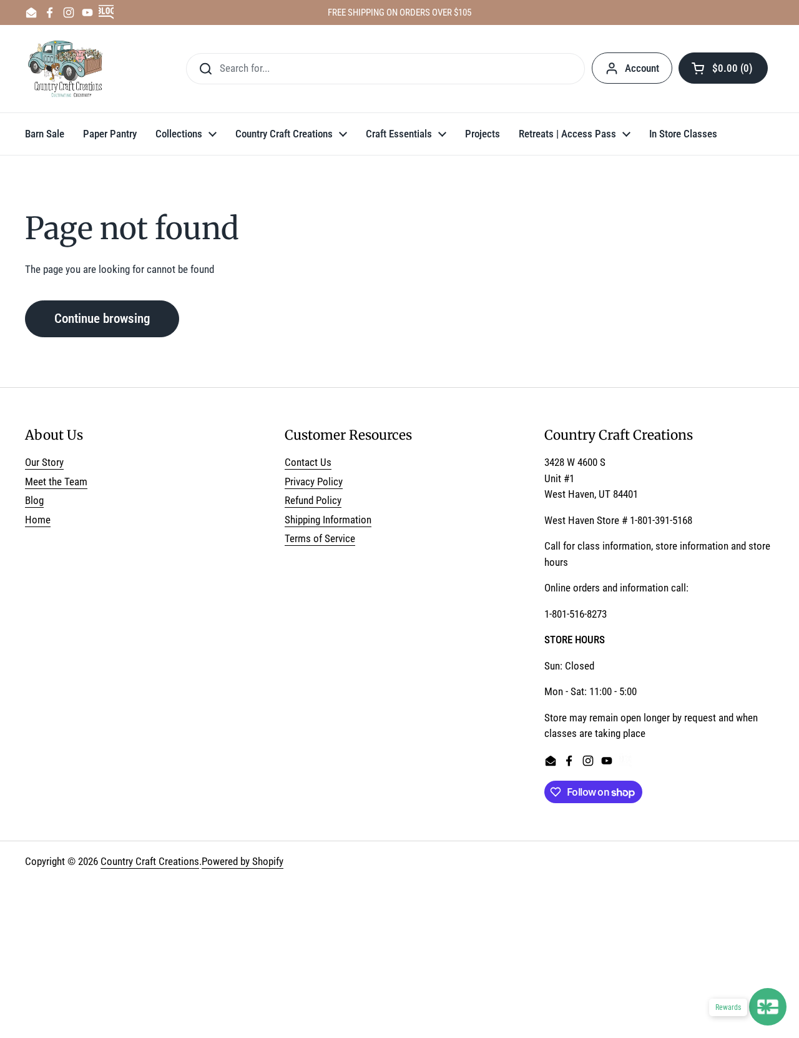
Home (38, 519)
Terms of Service (320, 538)
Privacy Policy (314, 481)
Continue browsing (102, 318)
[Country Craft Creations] (67, 68)
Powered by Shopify (242, 861)
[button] (723, 68)
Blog (34, 500)
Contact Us (308, 462)
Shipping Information (328, 519)
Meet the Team (56, 481)
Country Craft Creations (149, 861)
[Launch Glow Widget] (768, 1007)
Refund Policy (313, 500)
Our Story (44, 462)
